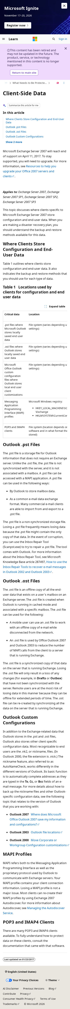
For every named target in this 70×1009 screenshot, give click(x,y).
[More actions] (64, 83)
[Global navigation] (3, 39)
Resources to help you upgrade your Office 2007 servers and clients (29, 171)
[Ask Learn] (58, 83)
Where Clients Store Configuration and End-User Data (35, 120)
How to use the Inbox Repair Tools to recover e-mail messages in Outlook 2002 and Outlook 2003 (35, 567)
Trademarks (10, 1004)
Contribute (9, 993)
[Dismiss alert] (64, 6)
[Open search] (53, 39)
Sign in (63, 39)
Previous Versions (33, 988)
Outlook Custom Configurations (24, 136)
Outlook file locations (45, 832)
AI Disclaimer (11, 988)
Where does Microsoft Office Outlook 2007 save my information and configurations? (38, 819)
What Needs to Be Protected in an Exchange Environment (30, 83)
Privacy (24, 993)
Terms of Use (48, 998)
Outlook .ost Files (16, 131)
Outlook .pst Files (16, 127)
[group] (35, 374)
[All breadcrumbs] (6, 83)
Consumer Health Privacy (18, 998)
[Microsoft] (35, 39)
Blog (51, 988)
